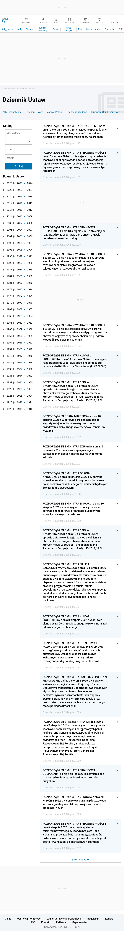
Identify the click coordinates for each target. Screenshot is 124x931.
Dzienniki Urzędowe (76, 112)
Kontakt (45, 922)
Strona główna (9, 88)
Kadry (20, 29)
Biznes (29, 29)
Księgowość (8, 29)
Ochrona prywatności (29, 918)
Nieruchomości (93, 29)
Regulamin (93, 918)
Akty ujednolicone (12, 112)
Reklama (61, 922)
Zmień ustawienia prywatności (64, 918)
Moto (80, 29)
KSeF (119, 29)
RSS (33, 922)
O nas (8, 918)
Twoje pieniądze (68, 29)
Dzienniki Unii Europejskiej (106, 112)
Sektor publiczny (42, 29)
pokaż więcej (79, 859)
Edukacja (109, 29)
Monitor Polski (54, 112)
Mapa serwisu (79, 922)
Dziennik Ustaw (26, 88)
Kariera (109, 918)
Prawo (56, 29)
